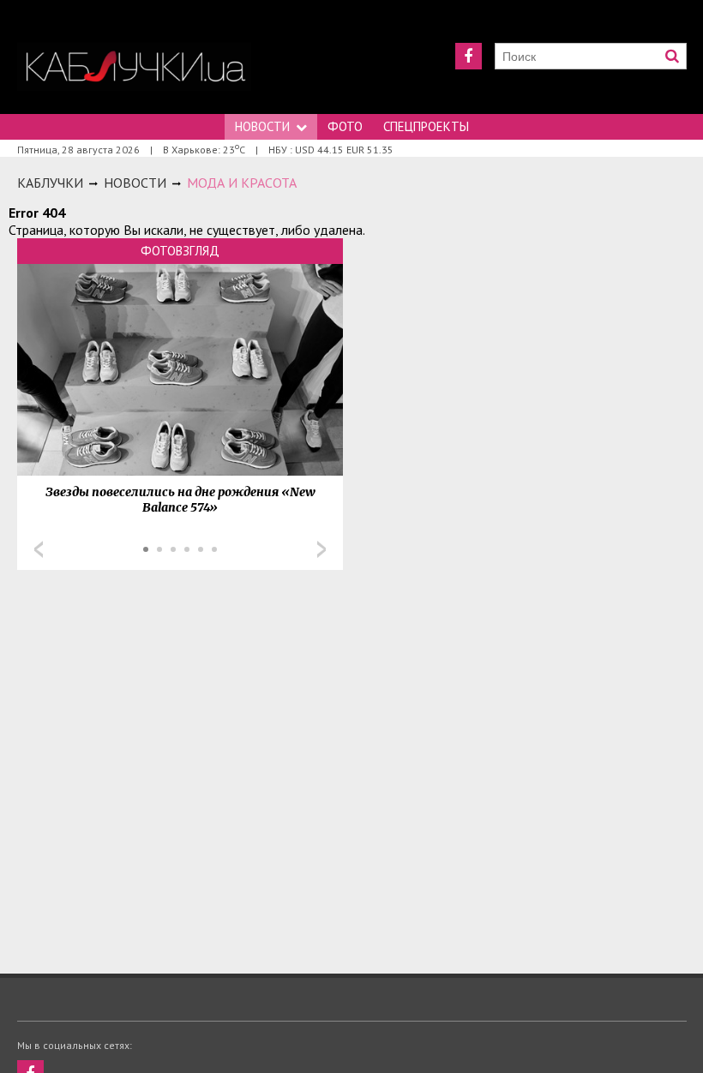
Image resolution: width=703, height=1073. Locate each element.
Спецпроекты (426, 126)
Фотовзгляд (180, 251)
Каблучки (50, 182)
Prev (38, 549)
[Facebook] (468, 56)
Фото (345, 126)
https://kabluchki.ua (134, 66)
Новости (262, 126)
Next (321, 549)
